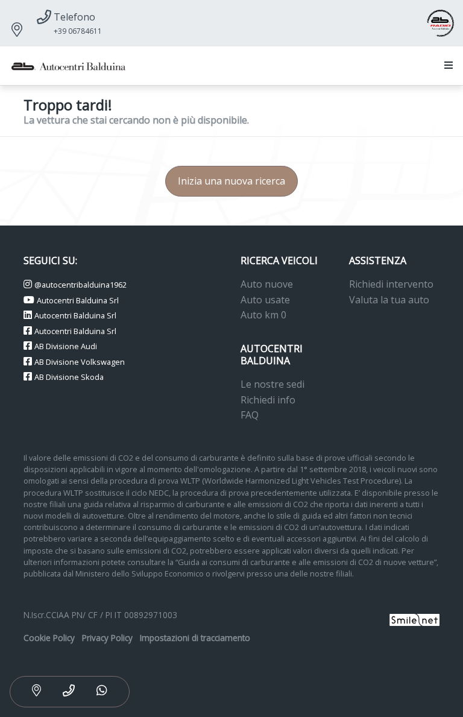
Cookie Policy (49, 637)
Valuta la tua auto (389, 299)
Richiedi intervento (391, 284)
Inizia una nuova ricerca (231, 181)
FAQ (250, 415)
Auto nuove (267, 284)
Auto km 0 (263, 314)
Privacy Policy (107, 637)
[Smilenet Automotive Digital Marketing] (414, 619)
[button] (446, 65)
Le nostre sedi (272, 384)
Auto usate (265, 299)
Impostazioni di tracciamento (195, 637)
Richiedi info (268, 399)
